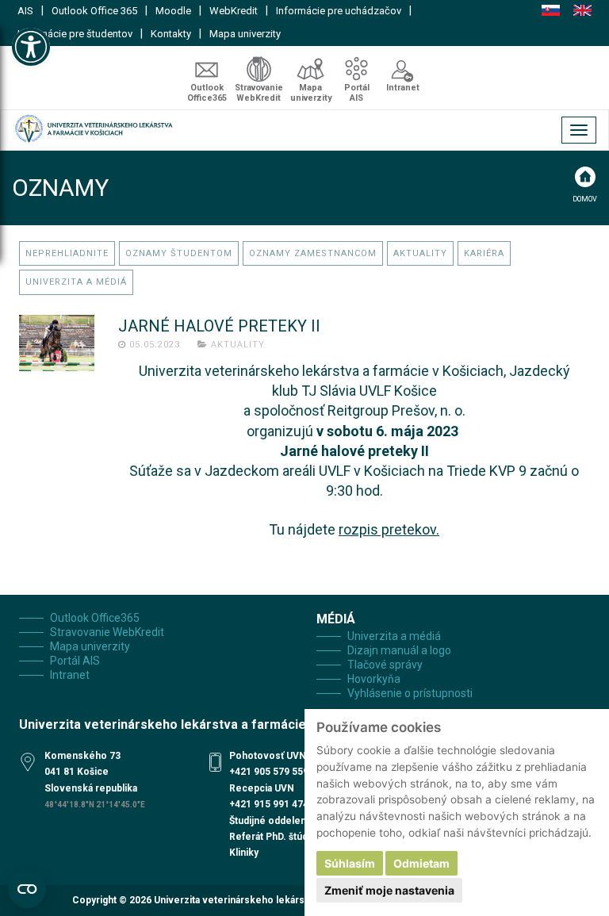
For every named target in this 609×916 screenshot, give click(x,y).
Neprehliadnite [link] (67, 253)
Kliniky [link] (244, 852)
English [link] (582, 10)
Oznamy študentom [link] (178, 253)
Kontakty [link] (171, 34)
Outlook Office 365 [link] (94, 11)
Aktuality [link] (420, 253)
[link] (31, 47)
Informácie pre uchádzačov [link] (338, 11)
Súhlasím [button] (349, 863)
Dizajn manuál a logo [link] (399, 650)
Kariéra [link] (484, 253)
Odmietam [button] (421, 863)
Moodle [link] (173, 11)
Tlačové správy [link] (385, 664)
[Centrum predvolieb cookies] (27, 889)
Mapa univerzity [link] (245, 34)
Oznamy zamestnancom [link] (313, 253)
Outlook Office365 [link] (207, 92)
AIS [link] (25, 11)
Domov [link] (585, 199)
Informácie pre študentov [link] (74, 34)
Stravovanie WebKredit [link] (259, 92)
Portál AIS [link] (357, 92)
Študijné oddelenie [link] (272, 820)
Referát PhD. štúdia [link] (272, 836)
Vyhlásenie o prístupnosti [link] (410, 693)
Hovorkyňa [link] (373, 679)
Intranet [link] (402, 87)
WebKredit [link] (233, 11)
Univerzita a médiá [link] (76, 282)
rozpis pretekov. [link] (389, 529)
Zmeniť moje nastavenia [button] (389, 890)
